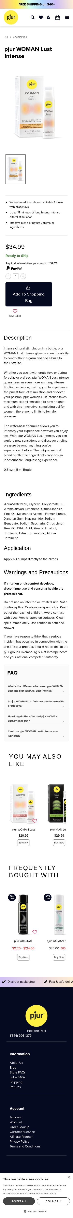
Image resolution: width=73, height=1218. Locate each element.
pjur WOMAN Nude (59, 941)
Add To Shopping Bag (29, 297)
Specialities (20, 37)
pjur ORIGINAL (23, 941)
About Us (16, 1062)
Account (16, 1117)
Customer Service (22, 1131)
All (6, 37)
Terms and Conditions (25, 1146)
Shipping (16, 1082)
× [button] (68, 1177)
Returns (15, 1087)
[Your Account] (48, 17)
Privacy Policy (19, 1141)
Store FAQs (18, 1072)
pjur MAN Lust (59, 829)
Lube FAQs (17, 1077)
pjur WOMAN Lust (23, 829)
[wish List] (41, 17)
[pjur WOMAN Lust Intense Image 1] (36, 106)
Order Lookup (19, 1127)
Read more (50, 1193)
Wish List (16, 1122)
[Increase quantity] (23, 276)
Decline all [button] (53, 1201)
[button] (67, 17)
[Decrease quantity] (8, 276)
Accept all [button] (19, 1201)
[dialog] (36, 1195)
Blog (13, 1067)
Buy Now (23, 842)
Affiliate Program (21, 1136)
